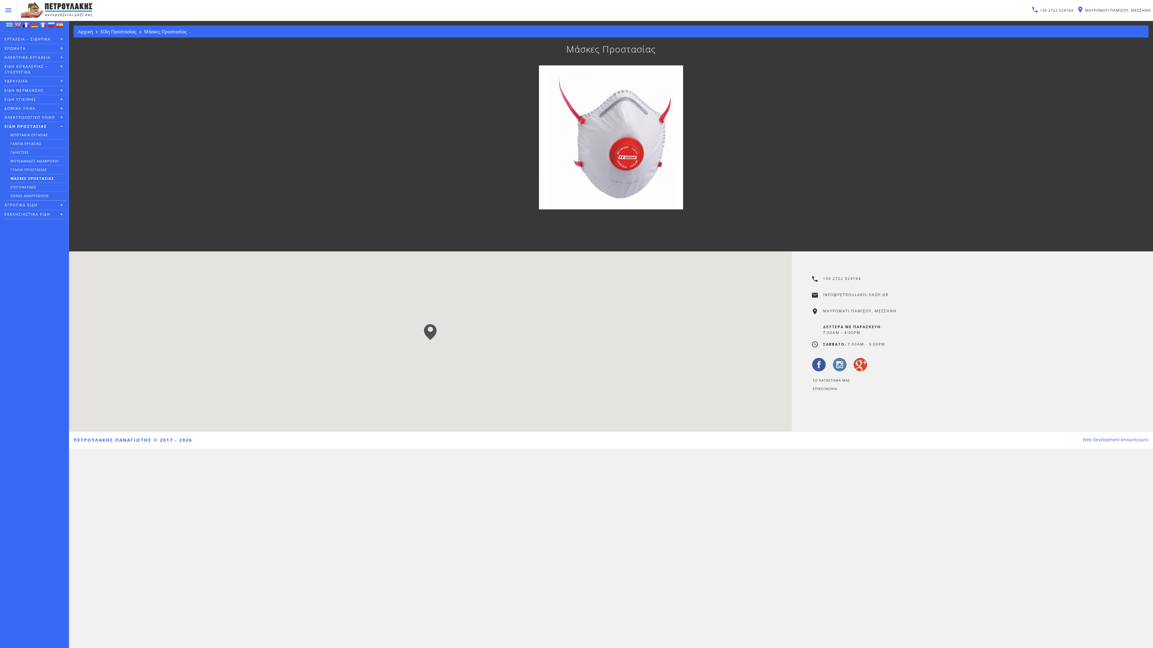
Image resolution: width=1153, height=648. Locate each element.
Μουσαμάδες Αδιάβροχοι (35, 161)
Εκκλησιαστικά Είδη (27, 214)
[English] (17, 26)
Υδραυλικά (16, 81)
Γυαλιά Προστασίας (29, 169)
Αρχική (85, 31)
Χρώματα (15, 48)
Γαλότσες (20, 152)
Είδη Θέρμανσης (24, 90)
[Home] (293, 11)
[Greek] (9, 26)
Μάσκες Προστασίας (32, 178)
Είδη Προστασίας (26, 126)
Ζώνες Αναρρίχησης (30, 196)
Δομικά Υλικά (20, 108)
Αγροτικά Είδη (21, 205)
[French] (26, 26)
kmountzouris (1134, 439)
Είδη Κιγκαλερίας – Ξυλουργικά (26, 69)
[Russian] (51, 26)
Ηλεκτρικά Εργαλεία (28, 57)
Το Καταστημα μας (831, 380)
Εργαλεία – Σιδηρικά (28, 39)
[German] (34, 26)
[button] (430, 331)
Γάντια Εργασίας (26, 143)
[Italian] (43, 26)
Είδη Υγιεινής (20, 99)
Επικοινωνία (825, 388)
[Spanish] (59, 26)
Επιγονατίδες (23, 187)
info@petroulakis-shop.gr (855, 294)
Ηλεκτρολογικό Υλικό (30, 117)
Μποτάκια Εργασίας (29, 135)
